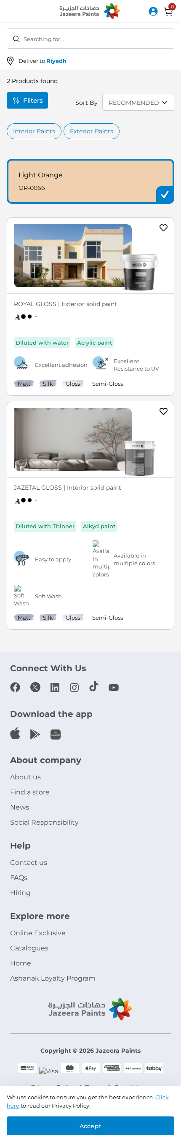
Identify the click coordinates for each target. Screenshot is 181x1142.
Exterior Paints (91, 131)
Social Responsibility (44, 822)
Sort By (86, 102)
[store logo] (90, 11)
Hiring (20, 893)
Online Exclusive (38, 933)
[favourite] (164, 229)
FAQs (18, 878)
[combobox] (90, 39)
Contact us (28, 863)
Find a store (30, 792)
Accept (90, 1126)
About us (25, 777)
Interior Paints (34, 131)
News (19, 807)
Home (20, 963)
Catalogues (29, 948)
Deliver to (43, 60)
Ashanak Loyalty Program (53, 978)
